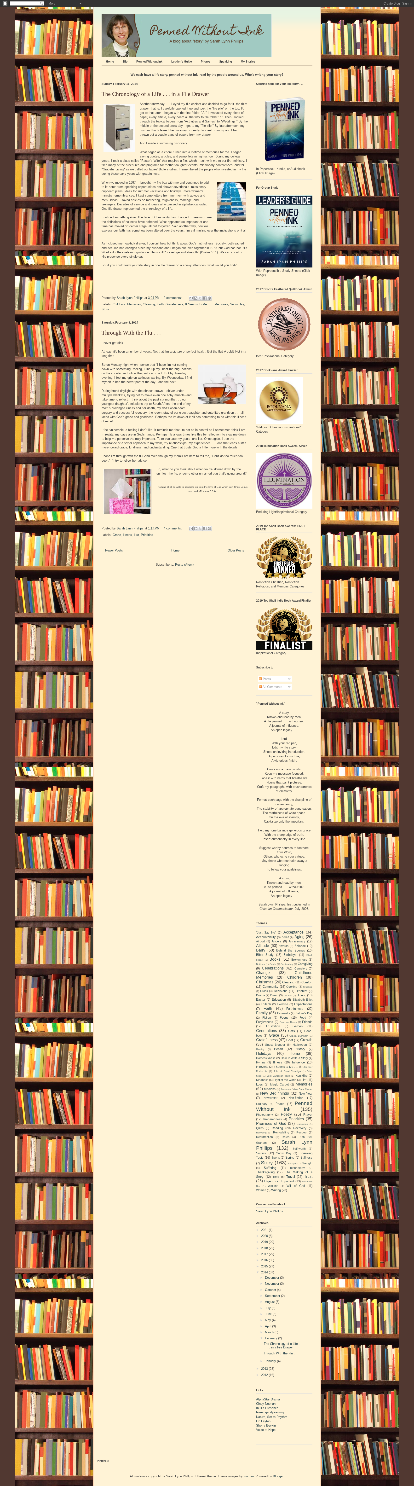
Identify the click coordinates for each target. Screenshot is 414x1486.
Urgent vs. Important (279, 1181)
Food (302, 1017)
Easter (260, 999)
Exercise (282, 1004)
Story (105, 309)
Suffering (270, 1168)
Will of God (296, 1186)
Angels (276, 941)
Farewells (283, 1013)
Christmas (264, 982)
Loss (259, 1084)
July (268, 1308)
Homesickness (265, 1058)
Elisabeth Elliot (302, 999)
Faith (160, 304)
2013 (265, 1368)
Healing (260, 1049)
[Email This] (191, 298)
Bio (125, 61)
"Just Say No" (266, 932)
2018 (265, 1248)
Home (110, 61)
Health (278, 1049)
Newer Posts (114, 550)
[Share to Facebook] (204, 298)
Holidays (263, 1053)
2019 (265, 1242)
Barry (260, 950)
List (136, 535)
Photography (264, 1114)
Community (270, 986)
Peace (280, 1104)
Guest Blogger (275, 1044)
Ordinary (261, 1103)
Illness (127, 535)
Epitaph (266, 1004)
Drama (260, 995)
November (272, 1283)
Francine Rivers (288, 1022)
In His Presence (267, 1408)
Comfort (306, 982)
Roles (285, 1136)
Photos (205, 61)
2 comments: (173, 298)
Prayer (307, 1114)
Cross (264, 991)
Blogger (278, 1476)
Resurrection (264, 1136)
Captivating (287, 964)
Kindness (262, 1079)
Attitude (262, 946)
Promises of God (271, 1123)
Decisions (281, 991)
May (268, 1320)
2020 (265, 1236)
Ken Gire (302, 1075)
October (271, 1290)
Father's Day (304, 1013)
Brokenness (299, 959)
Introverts (262, 1066)
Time (276, 1176)
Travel (290, 1176)
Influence (298, 1062)
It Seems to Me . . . (199, 304)
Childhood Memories (127, 304)
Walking (273, 1185)
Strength (306, 1163)
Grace (117, 535)
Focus (284, 1017)
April (268, 1326)
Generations (266, 1031)
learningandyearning (270, 1412)
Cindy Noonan (266, 1403)
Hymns (260, 1062)
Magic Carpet (279, 1084)
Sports (275, 1157)
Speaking (225, 61)
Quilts (260, 1128)
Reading (277, 1128)
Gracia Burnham (298, 1035)
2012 (265, 1375)
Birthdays (290, 955)
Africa (285, 937)
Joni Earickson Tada (278, 1075)
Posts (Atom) (184, 564)
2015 (265, 1266)
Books (275, 959)
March (270, 1332)
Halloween (300, 1044)
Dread (274, 995)
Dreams (288, 995)
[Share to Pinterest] (209, 298)
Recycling (261, 1132)
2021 (265, 1230)
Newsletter (270, 1097)
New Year (305, 1093)
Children (294, 977)
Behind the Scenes (290, 950)
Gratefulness (174, 304)
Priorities (147, 535)
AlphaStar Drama (268, 1399)
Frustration (273, 1026)
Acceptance (293, 932)
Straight (292, 1163)
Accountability (266, 937)
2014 (265, 1272)
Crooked (307, 987)
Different (301, 991)
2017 (265, 1254)
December (272, 1277)
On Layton (263, 1421)
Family (262, 1013)
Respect (301, 1132)
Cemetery (300, 968)
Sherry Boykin (266, 1425)
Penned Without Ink (149, 61)
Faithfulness (294, 1008)
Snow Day (237, 304)
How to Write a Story (294, 1058)
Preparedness (272, 1119)
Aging (299, 937)
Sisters (261, 1153)
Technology (297, 1167)
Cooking (291, 986)
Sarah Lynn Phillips (269, 1211)
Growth (306, 1040)
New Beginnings (274, 1093)
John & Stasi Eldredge (287, 1071)
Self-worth (299, 1148)
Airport (260, 941)
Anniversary (297, 941)
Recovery (299, 1128)
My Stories (248, 61)
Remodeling (281, 1132)
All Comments (272, 687)
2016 (265, 1260)
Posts (266, 679)
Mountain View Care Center (297, 1089)
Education (279, 999)
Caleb (273, 964)
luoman (249, 1476)
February (271, 1338)
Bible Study (265, 955)
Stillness (306, 1157)
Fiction (266, 1017)
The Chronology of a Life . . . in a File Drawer (155, 94)
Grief (289, 1040)
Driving (301, 995)
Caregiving (305, 964)
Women (261, 1190)
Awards (283, 945)
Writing (276, 1190)
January (271, 1361)
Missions (270, 1089)
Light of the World (284, 1079)
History (300, 1049)
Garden (298, 1026)
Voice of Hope (266, 1430)
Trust (308, 1176)
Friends (307, 1022)
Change (263, 973)
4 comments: (173, 528)
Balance (300, 946)
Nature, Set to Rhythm (271, 1417)
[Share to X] (200, 298)
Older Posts (236, 550)
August (270, 1302)
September (273, 1296)
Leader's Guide (181, 61)
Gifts (291, 1031)
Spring (289, 1157)
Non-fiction (295, 1098)
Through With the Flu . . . (131, 333)
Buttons (260, 964)
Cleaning (149, 304)
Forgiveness (264, 1022)
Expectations (303, 1004)
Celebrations (273, 968)
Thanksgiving (265, 1172)
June (269, 1314)
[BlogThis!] (195, 298)
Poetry (286, 1114)
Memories (221, 304)
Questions (302, 1124)
